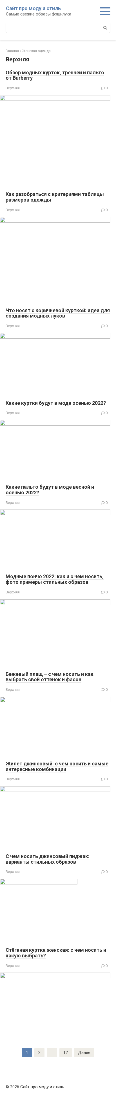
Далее (84, 1052)
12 (65, 1052)
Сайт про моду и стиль (33, 8)
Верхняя (13, 88)
